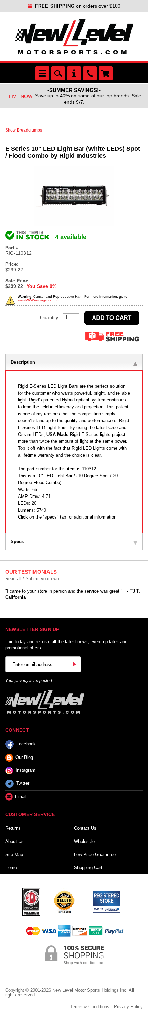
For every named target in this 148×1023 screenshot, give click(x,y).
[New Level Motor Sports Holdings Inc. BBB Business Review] (64, 901)
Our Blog (24, 757)
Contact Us (85, 828)
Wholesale (84, 841)
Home (11, 867)
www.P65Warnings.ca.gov (38, 300)
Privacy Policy (128, 1006)
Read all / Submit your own (32, 578)
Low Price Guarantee (95, 854)
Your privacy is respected (28, 680)
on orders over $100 (77, 6)
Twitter (22, 783)
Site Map (14, 854)
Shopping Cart (88, 867)
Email (21, 796)
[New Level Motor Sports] (74, 36)
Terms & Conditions (89, 1006)
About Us (14, 841)
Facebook (26, 744)
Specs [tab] (17, 541)
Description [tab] (23, 362)
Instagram (25, 770)
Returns (13, 828)
